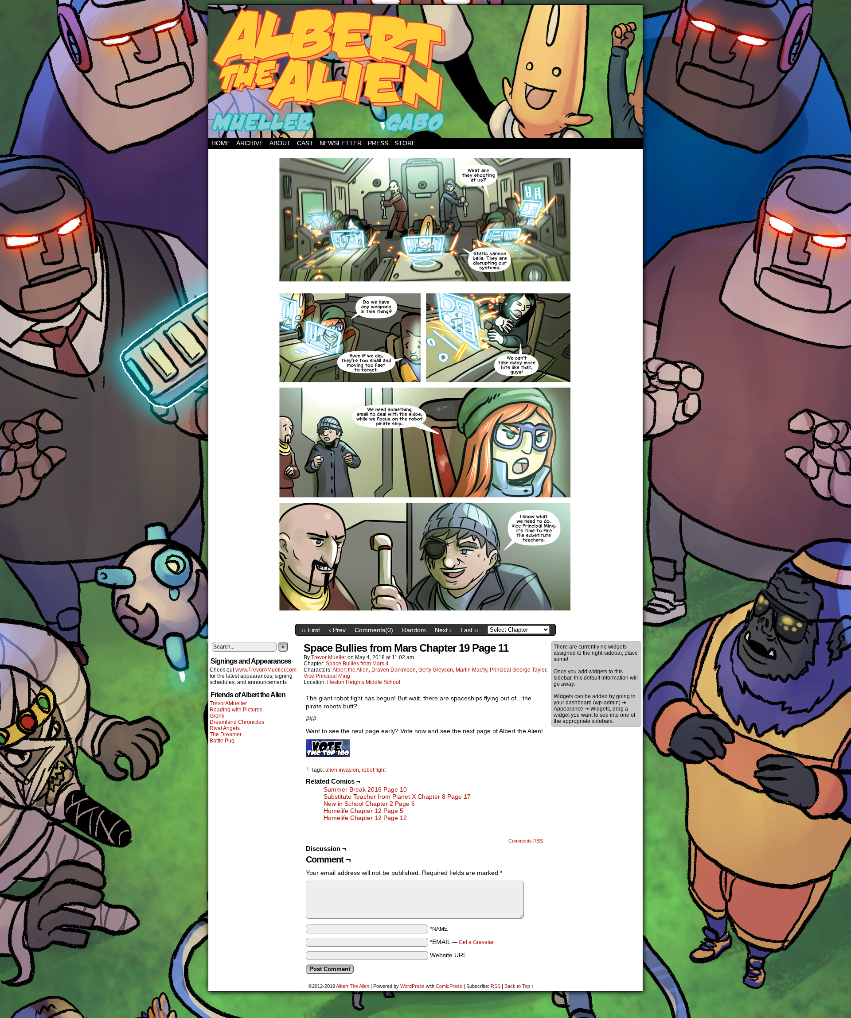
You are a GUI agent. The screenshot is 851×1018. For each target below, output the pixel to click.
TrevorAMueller (228, 703)
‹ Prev (337, 629)
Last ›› (470, 629)
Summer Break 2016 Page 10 (365, 789)
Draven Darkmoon (393, 670)
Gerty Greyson (435, 670)
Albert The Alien (352, 986)
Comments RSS (525, 840)
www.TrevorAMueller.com (266, 670)
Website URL (448, 955)
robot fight (374, 770)
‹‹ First (310, 629)
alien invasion (342, 770)
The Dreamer (226, 734)
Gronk (217, 716)
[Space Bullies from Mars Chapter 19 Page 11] (425, 617)
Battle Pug (222, 741)
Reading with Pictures (236, 710)
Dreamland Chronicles (237, 722)
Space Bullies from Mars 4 (357, 664)
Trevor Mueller (328, 657)
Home (220, 143)
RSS (495, 986)
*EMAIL (462, 941)
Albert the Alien (350, 670)
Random (414, 629)
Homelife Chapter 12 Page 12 (365, 817)
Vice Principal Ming (327, 676)
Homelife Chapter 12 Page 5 (363, 810)
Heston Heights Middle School (363, 682)
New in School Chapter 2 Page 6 (369, 803)
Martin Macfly (471, 670)
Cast (305, 143)
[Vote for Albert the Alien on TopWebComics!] (328, 754)
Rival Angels (225, 728)
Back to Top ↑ (519, 986)
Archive (249, 143)
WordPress (412, 986)
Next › (443, 629)
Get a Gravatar (476, 942)
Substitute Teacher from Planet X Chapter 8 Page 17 (397, 796)
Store (405, 143)
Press (378, 143)
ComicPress (449, 986)
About (280, 143)
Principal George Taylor (518, 670)
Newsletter (341, 143)
